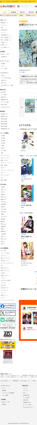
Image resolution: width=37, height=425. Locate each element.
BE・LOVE (3, 250)
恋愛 (2, 153)
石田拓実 (3, 194)
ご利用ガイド (4, 80)
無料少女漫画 (4, 121)
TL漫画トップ (4, 42)
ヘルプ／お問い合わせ (6, 78)
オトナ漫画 (3, 150)
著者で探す (3, 97)
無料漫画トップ (4, 22)
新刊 (2, 27)
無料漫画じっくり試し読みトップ (21, 380)
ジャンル (3, 32)
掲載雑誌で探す (4, 99)
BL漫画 (2, 148)
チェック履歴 (4, 68)
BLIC (21, 213)
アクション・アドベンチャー (7, 170)
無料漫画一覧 (4, 116)
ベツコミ (3, 278)
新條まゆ (3, 221)
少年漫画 (3, 143)
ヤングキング (4, 290)
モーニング (3, 282)
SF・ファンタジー (5, 175)
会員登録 (3, 63)
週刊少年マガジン (5, 268)
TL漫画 (2, 145)
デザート (3, 292)
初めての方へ (4, 82)
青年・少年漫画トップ (6, 40)
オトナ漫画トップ (5, 47)
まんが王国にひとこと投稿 (7, 85)
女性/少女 (22, 12)
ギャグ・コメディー (5, 158)
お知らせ (3, 75)
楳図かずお (3, 199)
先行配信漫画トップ (5, 35)
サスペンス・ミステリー (6, 162)
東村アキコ (3, 236)
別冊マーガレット (5, 275)
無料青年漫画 (4, 123)
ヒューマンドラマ (5, 155)
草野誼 (2, 214)
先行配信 (13, 12)
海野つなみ (3, 197)
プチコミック (4, 255)
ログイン (3, 66)
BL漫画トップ (4, 44)
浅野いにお (3, 189)
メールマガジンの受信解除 (8, 392)
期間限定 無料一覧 (5, 128)
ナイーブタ (30, 155)
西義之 (22, 155)
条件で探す (3, 92)
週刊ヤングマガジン (5, 258)
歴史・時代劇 (4, 165)
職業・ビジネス (4, 160)
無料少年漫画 (4, 126)
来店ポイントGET (5, 54)
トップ (4, 12)
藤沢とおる (3, 238)
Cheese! (3, 273)
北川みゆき (3, 211)
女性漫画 (3, 135)
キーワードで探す (5, 102)
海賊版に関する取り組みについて (7, 339)
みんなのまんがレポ (5, 107)
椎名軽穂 (3, 219)
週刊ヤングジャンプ (5, 270)
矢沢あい (3, 243)
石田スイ (3, 192)
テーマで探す (4, 94)
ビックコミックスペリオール (7, 300)
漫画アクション (4, 295)
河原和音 (3, 206)
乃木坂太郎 (3, 234)
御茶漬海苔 (3, 204)
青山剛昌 (3, 187)
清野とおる (3, 224)
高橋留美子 (3, 231)
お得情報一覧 (4, 56)
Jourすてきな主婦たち (6, 280)
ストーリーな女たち (5, 253)
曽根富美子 (3, 226)
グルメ (2, 177)
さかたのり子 (4, 216)
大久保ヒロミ (4, 201)
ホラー (2, 172)
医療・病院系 (4, 180)
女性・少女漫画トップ (6, 37)
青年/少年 (31, 12)
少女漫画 (3, 138)
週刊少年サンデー (5, 287)
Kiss (2, 265)
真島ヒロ (3, 241)
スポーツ (3, 167)
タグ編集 (22, 72)
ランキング (3, 25)
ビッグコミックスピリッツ (7, 263)
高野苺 (2, 229)
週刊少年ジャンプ (5, 260)
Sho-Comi (3, 285)
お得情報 (4, 404)
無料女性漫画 (4, 118)
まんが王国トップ (5, 380)
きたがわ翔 (3, 209)
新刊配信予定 (4, 30)
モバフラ (3, 297)
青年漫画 (3, 140)
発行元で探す (4, 104)
